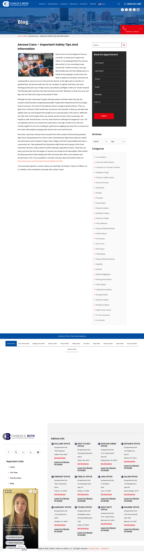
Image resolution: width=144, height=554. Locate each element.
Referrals (93, 4)
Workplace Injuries (102, 213)
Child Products (101, 233)
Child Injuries (100, 254)
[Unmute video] (6, 491)
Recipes (99, 193)
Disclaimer (105, 548)
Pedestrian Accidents (104, 289)
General (99, 269)
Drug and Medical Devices (105, 228)
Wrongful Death (102, 295)
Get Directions (59, 458)
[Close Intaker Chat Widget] (34, 491)
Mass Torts (100, 244)
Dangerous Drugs (102, 172)
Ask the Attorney (102, 182)
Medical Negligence (103, 274)
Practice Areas (52, 4)
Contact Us (83, 4)
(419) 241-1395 (134, 3)
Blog (25, 36)
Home (20, 36)
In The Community (103, 315)
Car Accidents (101, 157)
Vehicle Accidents (102, 300)
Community (100, 320)
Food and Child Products (105, 162)
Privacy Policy (94, 548)
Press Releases (101, 223)
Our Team (14, 472)
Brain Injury (100, 249)
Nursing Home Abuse (103, 279)
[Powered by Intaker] (24, 549)
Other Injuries (101, 284)
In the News (100, 238)
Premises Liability (102, 218)
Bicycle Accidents (102, 208)
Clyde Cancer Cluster (103, 310)
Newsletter (100, 188)
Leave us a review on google (61, 463)
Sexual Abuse (101, 203)
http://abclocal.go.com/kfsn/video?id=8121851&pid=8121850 (40, 161)
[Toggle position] (30, 491)
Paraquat (99, 198)
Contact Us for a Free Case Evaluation (72, 336)
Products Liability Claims (105, 177)
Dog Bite (99, 264)
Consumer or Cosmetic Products (108, 167)
